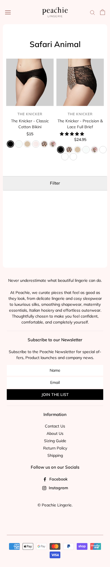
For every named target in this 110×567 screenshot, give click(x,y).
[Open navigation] (8, 12)
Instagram (58, 487)
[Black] (10, 144)
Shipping (55, 455)
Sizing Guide (55, 440)
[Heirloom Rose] (53, 144)
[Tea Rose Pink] (36, 144)
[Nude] (27, 144)
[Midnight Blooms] (103, 149)
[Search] (92, 12)
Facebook (57, 479)
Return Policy (55, 448)
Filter (55, 183)
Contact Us (55, 426)
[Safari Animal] (44, 144)
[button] (72, 133)
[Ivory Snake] (65, 157)
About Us (55, 433)
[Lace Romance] (73, 157)
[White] (19, 144)
